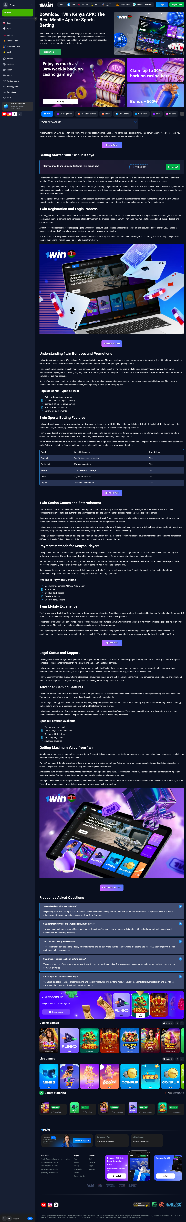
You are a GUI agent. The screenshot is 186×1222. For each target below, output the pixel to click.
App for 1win (112, 643)
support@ (44, 1162)
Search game (57, 1012)
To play (140, 1015)
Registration (177, 5)
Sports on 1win (112, 493)
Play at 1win (111, 145)
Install (118, 1176)
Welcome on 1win (112, 343)
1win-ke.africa (53, 1162)
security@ (44, 1166)
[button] (115, 101)
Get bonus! (173, 167)
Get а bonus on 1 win (111, 887)
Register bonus (60, 101)
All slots (166, 1023)
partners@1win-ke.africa (49, 1173)
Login (162, 5)
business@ (45, 1169)
